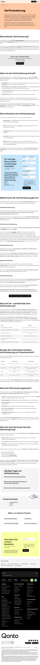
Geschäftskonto (4, 598)
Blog (27, 604)
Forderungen (4, 229)
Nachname (32, 156)
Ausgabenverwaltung (17, 601)
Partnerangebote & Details (31, 614)
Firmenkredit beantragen (26, 105)
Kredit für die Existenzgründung (12, 563)
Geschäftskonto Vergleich (18, 609)
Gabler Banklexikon (14, 502)
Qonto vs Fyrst (16, 611)
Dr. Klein (11, 503)
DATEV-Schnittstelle (17, 598)
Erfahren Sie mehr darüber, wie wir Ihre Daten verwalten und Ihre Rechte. (30, 184)
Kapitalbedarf (10, 41)
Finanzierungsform (20, 40)
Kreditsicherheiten (13, 455)
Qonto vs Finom (16, 612)
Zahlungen (3, 624)
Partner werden (29, 615)
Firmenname (25, 166)
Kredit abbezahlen (18, 565)
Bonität (20, 125)
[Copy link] (29, 36)
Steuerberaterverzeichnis (31, 612)
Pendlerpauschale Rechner (18, 623)
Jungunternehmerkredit (24, 563)
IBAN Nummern (16, 620)
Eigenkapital (4, 84)
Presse (28, 593)
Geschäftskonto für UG (5, 608)
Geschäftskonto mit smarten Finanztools (15, 241)
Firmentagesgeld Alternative (6, 618)
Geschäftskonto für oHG (5, 614)
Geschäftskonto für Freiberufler (7, 602)
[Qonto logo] (3, 1)
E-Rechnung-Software (17, 600)
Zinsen (35, 441)
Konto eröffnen (34, 1)
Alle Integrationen (30, 611)
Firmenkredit (16, 587)
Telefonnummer (25, 175)
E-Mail (24, 161)
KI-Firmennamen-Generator (18, 619)
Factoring (15, 229)
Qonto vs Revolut (17, 614)
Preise (4, 573)
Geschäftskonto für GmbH (6, 606)
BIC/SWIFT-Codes (17, 622)
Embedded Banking (17, 604)
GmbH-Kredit (3, 563)
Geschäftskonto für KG (5, 612)
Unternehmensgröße (26, 171)
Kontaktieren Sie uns (30, 587)
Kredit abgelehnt (33, 563)
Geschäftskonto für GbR (5, 609)
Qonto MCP (29, 618)
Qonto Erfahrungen (30, 590)
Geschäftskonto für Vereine (6, 615)
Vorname (24, 156)
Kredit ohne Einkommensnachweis (7, 565)
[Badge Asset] (29, 640)
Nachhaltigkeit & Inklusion (31, 596)
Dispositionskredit (17, 590)
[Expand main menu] (38, 1)
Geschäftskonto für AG (5, 611)
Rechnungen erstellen (5, 621)
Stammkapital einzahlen (5, 593)
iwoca (11, 505)
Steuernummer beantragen (6, 590)
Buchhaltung (16, 597)
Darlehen (38, 396)
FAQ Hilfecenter (29, 601)
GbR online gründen (5, 587)
